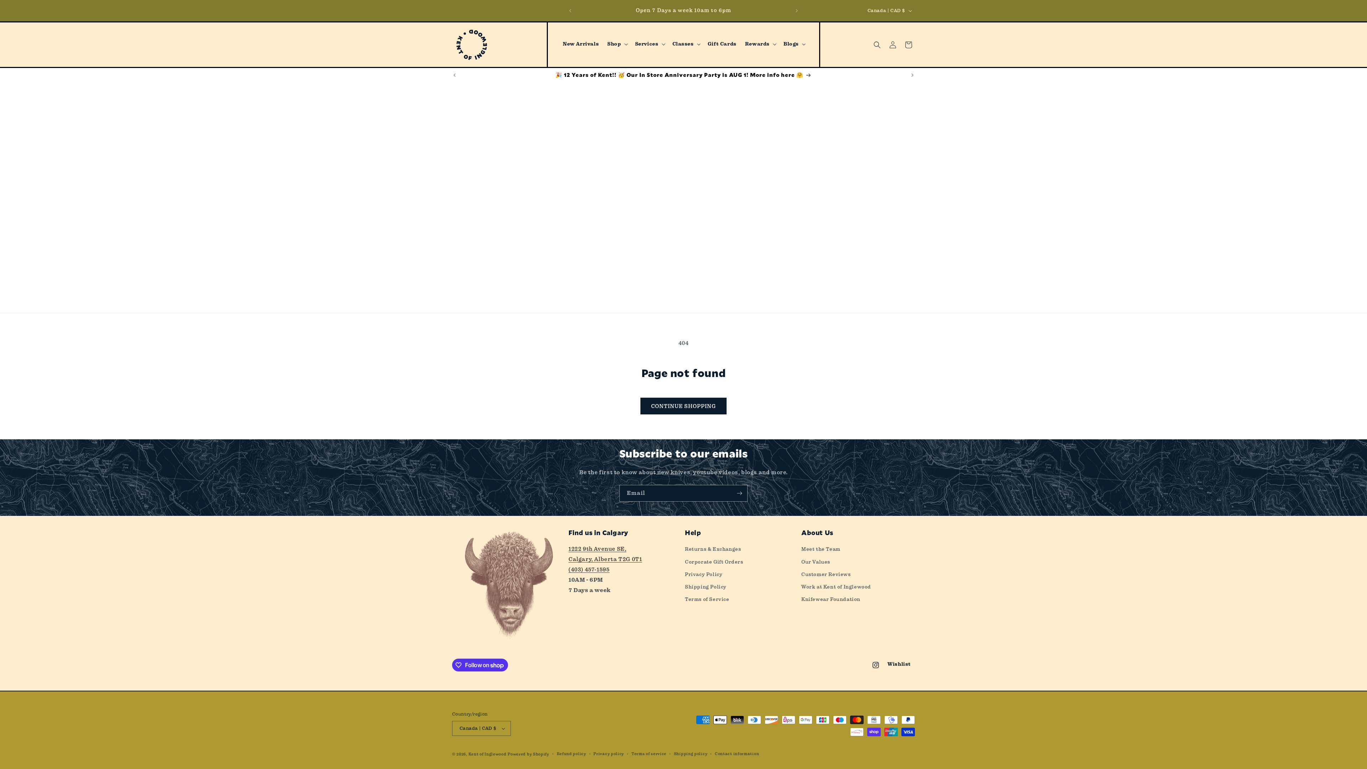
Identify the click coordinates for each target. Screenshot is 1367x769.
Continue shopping (683, 406)
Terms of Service (707, 599)
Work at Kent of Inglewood (836, 587)
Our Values (815, 562)
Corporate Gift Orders (714, 562)
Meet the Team (820, 549)
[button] (616, 44)
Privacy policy (608, 754)
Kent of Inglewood (487, 754)
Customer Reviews (826, 574)
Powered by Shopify (528, 754)
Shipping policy (691, 754)
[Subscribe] (739, 493)
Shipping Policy (706, 587)
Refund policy (571, 754)
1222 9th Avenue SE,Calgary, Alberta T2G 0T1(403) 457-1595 (605, 559)
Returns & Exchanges (713, 549)
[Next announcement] (797, 10)
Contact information (737, 754)
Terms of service (649, 754)
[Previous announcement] (570, 10)
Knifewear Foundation (830, 599)
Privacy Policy (703, 574)
